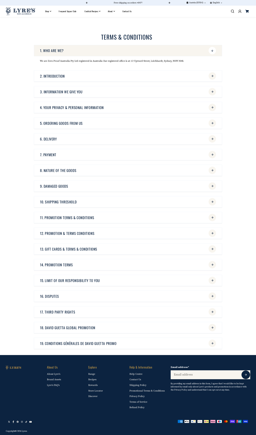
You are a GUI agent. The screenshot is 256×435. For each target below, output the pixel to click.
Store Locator (95, 390)
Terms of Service (138, 401)
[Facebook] (13, 422)
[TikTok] (26, 422)
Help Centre (135, 374)
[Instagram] (22, 422)
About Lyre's (53, 374)
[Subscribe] (245, 374)
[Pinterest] (17, 422)
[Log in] (239, 11)
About (110, 11)
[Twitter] (9, 422)
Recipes (92, 379)
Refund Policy (136, 407)
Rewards (93, 385)
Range (91, 374)
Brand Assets (54, 379)
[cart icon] (247, 11)
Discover (92, 396)
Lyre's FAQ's (53, 385)
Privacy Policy (137, 396)
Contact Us (127, 11)
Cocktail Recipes (91, 11)
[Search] (232, 11)
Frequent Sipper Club (67, 11)
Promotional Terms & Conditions (147, 390)
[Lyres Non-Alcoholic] (20, 11)
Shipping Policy (137, 385)
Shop (47, 11)
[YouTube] (30, 422)
